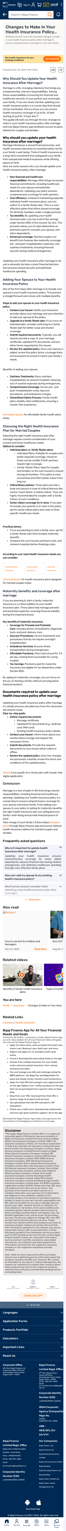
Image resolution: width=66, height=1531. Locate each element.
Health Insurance (25, 1022)
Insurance (8, 1022)
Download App (33, 1295)
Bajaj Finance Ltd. (46, 1450)
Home (6, 1525)
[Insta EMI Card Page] (46, 5)
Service (17, 1525)
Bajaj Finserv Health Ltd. (49, 1479)
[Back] (5, 14)
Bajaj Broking (44, 1475)
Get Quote (52, 58)
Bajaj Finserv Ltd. (46, 1446)
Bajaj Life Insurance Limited (50, 1462)
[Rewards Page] (54, 5)
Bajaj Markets (45, 1466)
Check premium (12, 579)
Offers (36, 1525)
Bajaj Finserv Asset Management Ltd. (47, 1485)
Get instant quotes (13, 414)
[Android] (27, 1503)
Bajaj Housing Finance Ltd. (50, 1470)
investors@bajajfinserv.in (15, 1466)
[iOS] (39, 1503)
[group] (26, 931)
